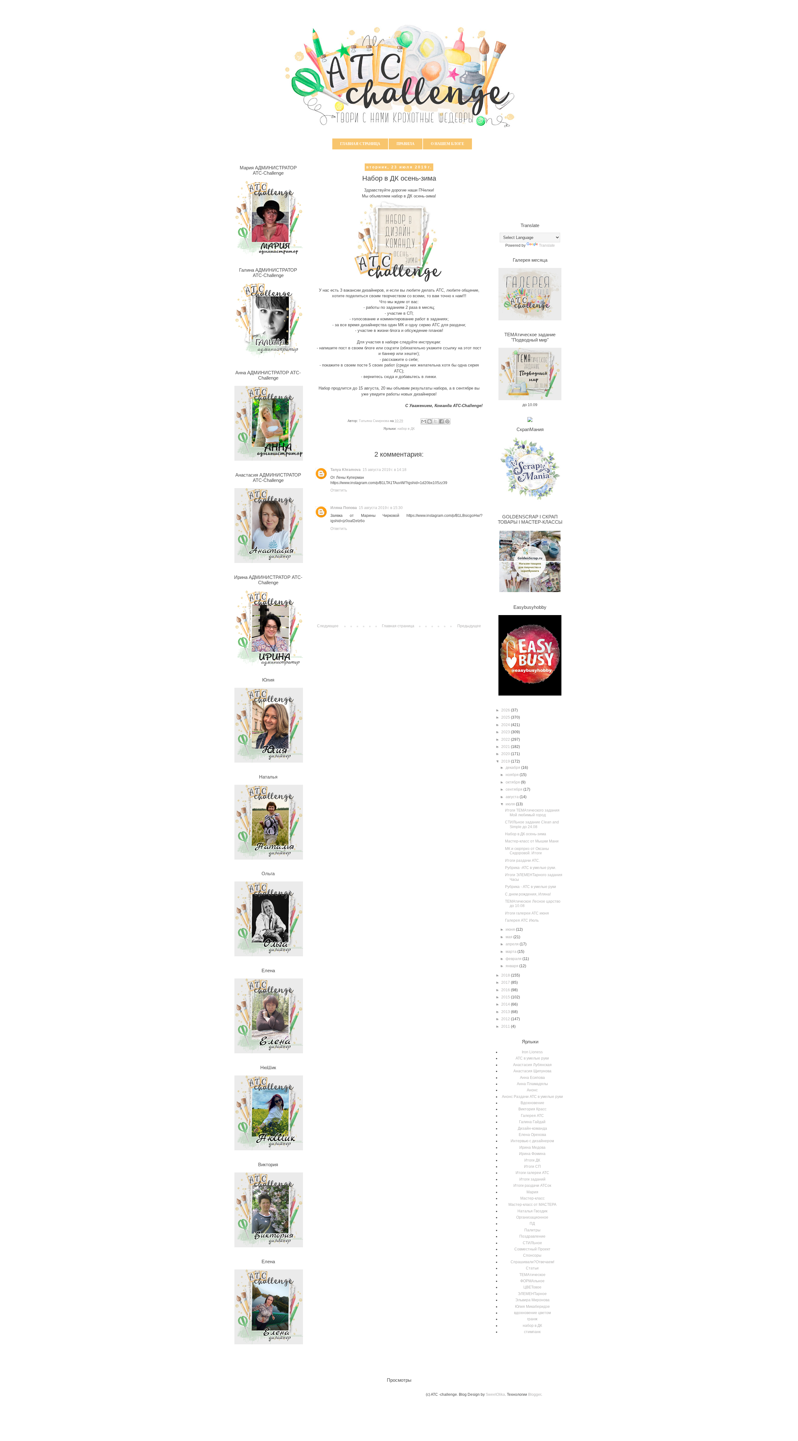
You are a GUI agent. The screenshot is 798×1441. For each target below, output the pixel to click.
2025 (506, 717)
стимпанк (532, 1332)
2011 (506, 1026)
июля (511, 804)
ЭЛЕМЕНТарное (532, 1294)
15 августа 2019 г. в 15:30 (381, 508)
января (512, 966)
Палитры (532, 1230)
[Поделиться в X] (435, 421)
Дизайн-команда (532, 1128)
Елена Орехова (532, 1135)
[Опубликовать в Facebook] (441, 421)
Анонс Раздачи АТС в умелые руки (532, 1096)
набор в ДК (406, 428)
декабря (513, 767)
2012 (506, 1019)
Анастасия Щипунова (532, 1071)
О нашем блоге (447, 144)
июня (511, 929)
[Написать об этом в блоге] (429, 421)
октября (513, 782)
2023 (506, 732)
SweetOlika (495, 1394)
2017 (506, 982)
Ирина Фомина (532, 1154)
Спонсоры (532, 1255)
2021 (506, 747)
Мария (532, 1192)
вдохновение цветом (532, 1313)
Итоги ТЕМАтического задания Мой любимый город (532, 812)
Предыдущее (469, 626)
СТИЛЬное (532, 1243)
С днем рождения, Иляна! (528, 894)
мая (509, 937)
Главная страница (360, 144)
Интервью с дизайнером (532, 1141)
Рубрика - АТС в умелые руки (530, 887)
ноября (513, 775)
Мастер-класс (532, 1198)
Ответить (338, 490)
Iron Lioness (532, 1052)
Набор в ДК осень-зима (525, 834)
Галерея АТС (532, 1116)
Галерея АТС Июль (522, 920)
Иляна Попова (343, 508)
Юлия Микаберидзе (532, 1306)
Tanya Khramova (345, 470)
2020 (506, 754)
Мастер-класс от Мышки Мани (532, 841)
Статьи (532, 1268)
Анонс (532, 1090)
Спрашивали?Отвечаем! (532, 1262)
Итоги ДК (532, 1160)
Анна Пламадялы (532, 1084)
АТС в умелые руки (532, 1058)
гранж (532, 1319)
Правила (406, 144)
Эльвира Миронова (532, 1300)
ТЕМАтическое (532, 1275)
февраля (514, 959)
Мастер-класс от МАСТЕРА (532, 1204)
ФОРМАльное (532, 1281)
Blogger (534, 1394)
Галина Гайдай (532, 1122)
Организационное (532, 1217)
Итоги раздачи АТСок (532, 1185)
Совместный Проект (532, 1249)
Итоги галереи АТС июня (527, 913)
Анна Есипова (532, 1077)
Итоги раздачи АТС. (522, 860)
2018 (506, 975)
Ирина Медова (532, 1147)
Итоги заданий (532, 1179)
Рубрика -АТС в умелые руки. (530, 868)
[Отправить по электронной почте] (424, 421)
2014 (506, 1004)
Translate (547, 245)
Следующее (328, 626)
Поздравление (532, 1236)
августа (513, 797)
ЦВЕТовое (532, 1287)
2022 (506, 739)
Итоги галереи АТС (532, 1173)
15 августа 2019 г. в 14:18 (384, 470)
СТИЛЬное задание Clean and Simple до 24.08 (532, 824)
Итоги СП (532, 1166)
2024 (506, 725)
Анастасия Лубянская (532, 1065)
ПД (532, 1223)
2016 (506, 990)
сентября (514, 789)
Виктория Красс (532, 1109)
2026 (506, 710)
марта (511, 951)
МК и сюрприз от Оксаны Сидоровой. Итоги (527, 851)
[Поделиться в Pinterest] (447, 421)
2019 (506, 761)
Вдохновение (532, 1103)
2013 (506, 1012)
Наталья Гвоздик (532, 1211)
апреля (513, 944)
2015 (506, 997)
